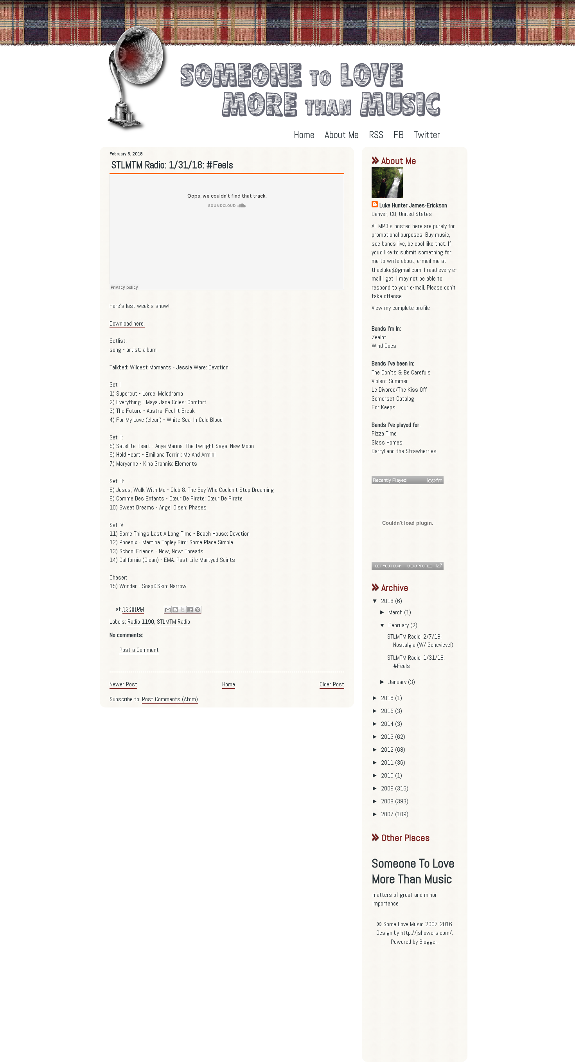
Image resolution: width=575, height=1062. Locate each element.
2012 (388, 749)
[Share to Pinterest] (197, 610)
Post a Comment (139, 650)
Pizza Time (384, 433)
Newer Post (123, 684)
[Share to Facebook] (190, 610)
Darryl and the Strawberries (404, 451)
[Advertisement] (420, 1007)
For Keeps (383, 407)
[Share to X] (183, 610)
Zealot (379, 337)
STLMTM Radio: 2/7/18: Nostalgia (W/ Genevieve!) (420, 640)
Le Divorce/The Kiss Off (399, 389)
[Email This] (168, 610)
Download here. (127, 323)
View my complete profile (401, 308)
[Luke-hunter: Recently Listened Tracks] (408, 480)
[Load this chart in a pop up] (439, 566)
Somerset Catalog (393, 398)
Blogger (428, 942)
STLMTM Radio (173, 621)
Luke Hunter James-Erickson (413, 205)
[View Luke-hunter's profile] (419, 566)
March (396, 612)
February (399, 625)
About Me (342, 135)
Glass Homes (387, 442)
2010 (388, 775)
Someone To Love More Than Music (413, 871)
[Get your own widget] (388, 566)
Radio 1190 (141, 621)
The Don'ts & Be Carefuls (401, 372)
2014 (388, 724)
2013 (388, 737)
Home (304, 135)
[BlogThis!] (175, 610)
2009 (388, 788)
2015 (388, 711)
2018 (388, 601)
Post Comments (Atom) (170, 699)
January (398, 682)
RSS (376, 135)
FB (399, 135)
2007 (388, 814)
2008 (388, 801)
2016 (388, 698)
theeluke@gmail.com (396, 270)
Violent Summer (390, 381)
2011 (388, 762)
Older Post (332, 684)
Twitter (427, 135)
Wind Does (384, 346)
